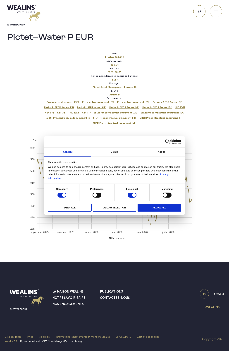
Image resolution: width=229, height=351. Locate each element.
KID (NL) (61, 112)
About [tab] (161, 151)
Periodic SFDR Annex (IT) (91, 107)
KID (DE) (180, 107)
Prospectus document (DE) (63, 102)
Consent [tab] (67, 151)
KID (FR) (49, 112)
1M (35, 140)
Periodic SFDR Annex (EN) (157, 107)
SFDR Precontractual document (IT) (161, 117)
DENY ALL (70, 207)
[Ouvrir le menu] (216, 11)
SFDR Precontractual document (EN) (162, 112)
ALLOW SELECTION (114, 207)
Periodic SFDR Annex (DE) (168, 102)
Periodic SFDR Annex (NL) (124, 107)
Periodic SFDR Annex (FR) (59, 107)
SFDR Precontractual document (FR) (114, 117)
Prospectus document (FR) (98, 102)
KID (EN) (74, 112)
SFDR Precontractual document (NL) (114, 123)
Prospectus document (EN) (133, 102)
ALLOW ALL (159, 207)
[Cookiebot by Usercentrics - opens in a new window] (167, 141)
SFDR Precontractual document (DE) (116, 112)
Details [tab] (114, 151)
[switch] (97, 196)
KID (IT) (86, 112)
